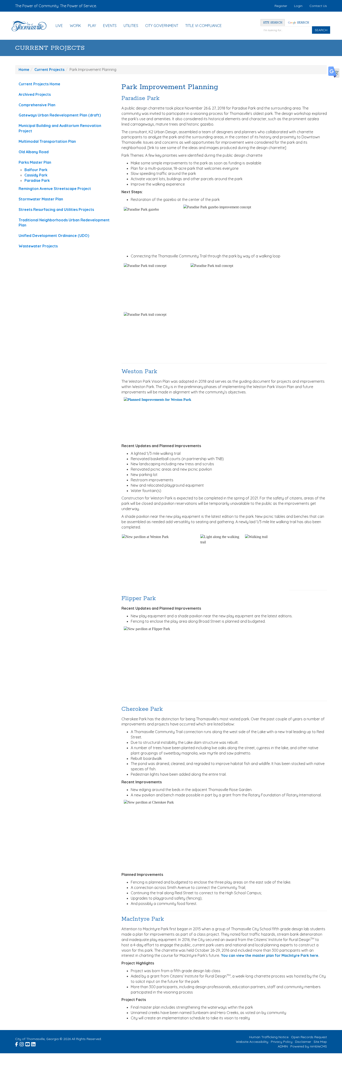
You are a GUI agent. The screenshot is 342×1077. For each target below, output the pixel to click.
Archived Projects (35, 94)
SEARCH (321, 30)
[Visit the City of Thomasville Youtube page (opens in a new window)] (27, 1043)
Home (24, 69)
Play (92, 25)
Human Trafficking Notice (268, 1037)
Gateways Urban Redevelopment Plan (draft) (60, 115)
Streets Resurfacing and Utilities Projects (56, 209)
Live (59, 25)
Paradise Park (37, 180)
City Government (161, 25)
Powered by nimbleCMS (308, 1046)
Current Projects (50, 48)
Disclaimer (303, 1042)
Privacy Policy (281, 1042)
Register (281, 6)
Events (110, 25)
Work (75, 25)
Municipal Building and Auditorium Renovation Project (60, 128)
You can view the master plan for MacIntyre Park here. (270, 955)
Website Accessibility (252, 1042)
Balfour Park (35, 169)
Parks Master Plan (35, 162)
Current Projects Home (39, 84)
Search (302, 22)
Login (298, 6)
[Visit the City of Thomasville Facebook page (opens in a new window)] (17, 1043)
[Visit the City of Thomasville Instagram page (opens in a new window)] (22, 1043)
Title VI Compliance (203, 25)
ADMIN (283, 1046)
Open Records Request (309, 1037)
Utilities (131, 25)
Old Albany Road (34, 152)
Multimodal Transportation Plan (47, 141)
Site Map (320, 1042)
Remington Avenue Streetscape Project (55, 188)
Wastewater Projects (38, 246)
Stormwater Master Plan (41, 199)
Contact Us (318, 6)
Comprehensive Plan (37, 105)
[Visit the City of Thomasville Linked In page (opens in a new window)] (33, 1043)
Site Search (272, 22)
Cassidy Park (35, 175)
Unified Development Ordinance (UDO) (54, 235)
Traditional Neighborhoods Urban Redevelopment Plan (64, 223)
